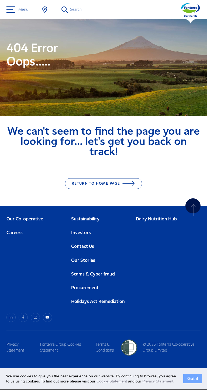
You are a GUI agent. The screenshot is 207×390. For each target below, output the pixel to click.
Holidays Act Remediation (98, 301)
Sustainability (85, 219)
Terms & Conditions (105, 347)
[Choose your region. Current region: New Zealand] (45, 9)
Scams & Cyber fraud (93, 274)
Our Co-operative (24, 219)
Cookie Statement (111, 381)
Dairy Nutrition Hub (156, 219)
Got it (192, 378)
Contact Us (82, 246)
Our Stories (83, 260)
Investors (81, 233)
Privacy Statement (15, 347)
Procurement (85, 288)
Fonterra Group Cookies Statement (60, 347)
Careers (14, 233)
